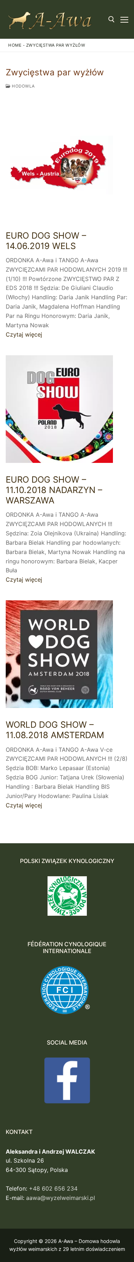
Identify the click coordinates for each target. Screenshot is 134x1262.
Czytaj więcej (24, 334)
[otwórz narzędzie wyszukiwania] (111, 19)
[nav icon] (124, 19)
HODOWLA (23, 86)
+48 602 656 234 (53, 1188)
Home (14, 45)
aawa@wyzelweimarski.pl (60, 1197)
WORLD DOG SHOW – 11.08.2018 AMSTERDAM (55, 729)
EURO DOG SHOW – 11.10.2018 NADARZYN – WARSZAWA (54, 490)
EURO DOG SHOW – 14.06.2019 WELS (46, 240)
